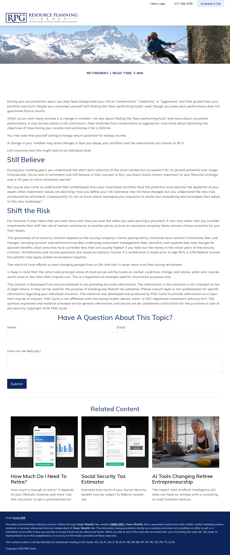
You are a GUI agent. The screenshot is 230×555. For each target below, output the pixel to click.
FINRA (114, 524)
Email (121, 327)
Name (11, 327)
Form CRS (19, 517)
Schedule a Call (211, 3)
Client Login (157, 3)
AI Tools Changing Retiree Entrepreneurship (182, 479)
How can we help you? (24, 351)
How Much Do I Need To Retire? (38, 479)
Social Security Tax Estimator (103, 479)
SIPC (122, 524)
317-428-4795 (183, 3)
